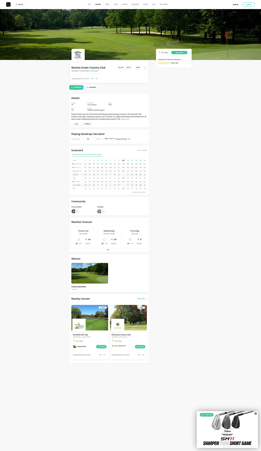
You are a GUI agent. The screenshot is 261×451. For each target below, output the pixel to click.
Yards (139, 150)
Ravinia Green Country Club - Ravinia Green (87, 154)
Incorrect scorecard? (139, 192)
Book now (101, 347)
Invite (129, 67)
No (97, 78)
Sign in (235, 5)
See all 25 (141, 299)
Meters (145, 150)
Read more (125, 119)
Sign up (249, 5)
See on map (94, 71)
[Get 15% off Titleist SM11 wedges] (227, 429)
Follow (121, 67)
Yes (92, 78)
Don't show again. (228, 446)
